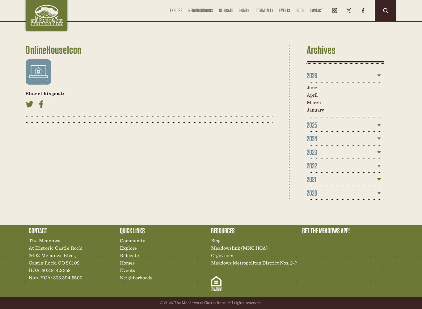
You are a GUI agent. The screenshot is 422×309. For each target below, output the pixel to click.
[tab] (345, 76)
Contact (316, 10)
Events (284, 10)
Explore (176, 10)
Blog (300, 10)
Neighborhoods (200, 10)
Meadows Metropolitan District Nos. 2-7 (254, 263)
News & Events (349, 242)
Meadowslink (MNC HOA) (239, 248)
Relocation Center (318, 242)
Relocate (226, 10)
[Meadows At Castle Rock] (46, 15)
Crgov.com (222, 255)
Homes (244, 10)
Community (264, 10)
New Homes (339, 242)
